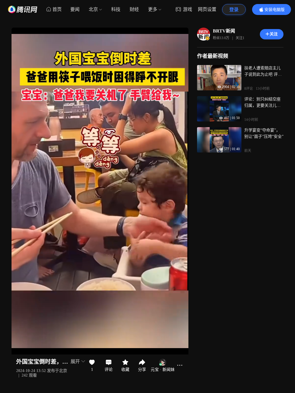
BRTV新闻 (224, 30)
